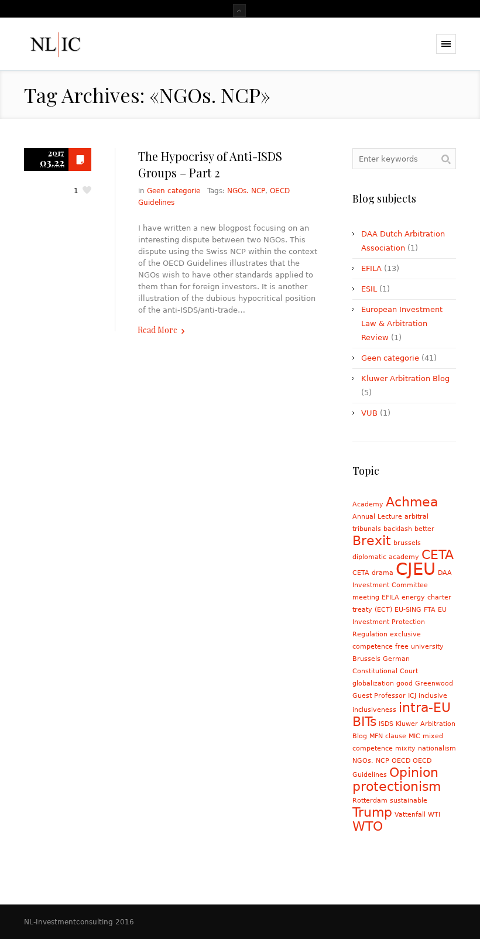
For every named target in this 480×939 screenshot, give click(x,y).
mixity (405, 748)
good (404, 683)
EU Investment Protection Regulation (399, 622)
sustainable (408, 800)
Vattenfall (410, 814)
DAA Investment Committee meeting (402, 585)
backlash (397, 529)
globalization (373, 683)
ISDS (386, 724)
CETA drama (372, 573)
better (424, 529)
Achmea (412, 502)
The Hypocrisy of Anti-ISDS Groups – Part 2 (210, 164)
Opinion (413, 772)
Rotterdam (370, 800)
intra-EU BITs (401, 714)
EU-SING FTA (415, 610)
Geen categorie (173, 191)
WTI (434, 814)
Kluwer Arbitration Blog (405, 378)
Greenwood (434, 683)
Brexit (371, 540)
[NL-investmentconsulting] (84, 44)
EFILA (371, 268)
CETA (437, 554)
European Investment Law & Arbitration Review (402, 323)
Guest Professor (379, 696)
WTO (367, 826)
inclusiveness (374, 710)
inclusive (433, 696)
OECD (401, 761)
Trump (372, 812)
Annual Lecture (377, 516)
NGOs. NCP (246, 191)
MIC (414, 736)
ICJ (412, 696)
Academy (367, 504)
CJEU (416, 569)
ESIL (369, 289)
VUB (369, 413)
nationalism (437, 748)
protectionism (396, 786)
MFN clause (387, 736)
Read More (157, 329)
